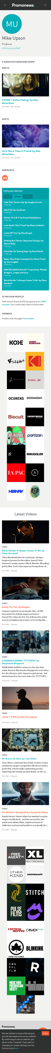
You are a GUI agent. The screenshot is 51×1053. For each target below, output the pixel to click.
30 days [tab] (17, 197)
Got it (45, 1033)
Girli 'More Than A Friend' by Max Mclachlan (21, 152)
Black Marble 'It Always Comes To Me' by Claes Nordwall (25, 282)
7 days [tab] (7, 197)
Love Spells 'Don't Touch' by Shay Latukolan (24, 225)
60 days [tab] (28, 197)
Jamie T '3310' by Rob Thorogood (19, 717)
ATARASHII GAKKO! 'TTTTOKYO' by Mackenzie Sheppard (20, 662)
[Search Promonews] (45, 5)
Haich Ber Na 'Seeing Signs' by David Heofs (23, 251)
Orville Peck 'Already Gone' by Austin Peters (25, 812)
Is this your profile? (11, 48)
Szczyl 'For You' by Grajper (16, 607)
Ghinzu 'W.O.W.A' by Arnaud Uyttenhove (22, 217)
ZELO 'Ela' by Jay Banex (15, 209)
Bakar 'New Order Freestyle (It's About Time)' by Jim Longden (25, 260)
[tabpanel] (25, 244)
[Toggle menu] (5, 5)
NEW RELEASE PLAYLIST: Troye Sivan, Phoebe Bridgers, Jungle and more (25, 271)
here (16, 1048)
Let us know (28, 318)
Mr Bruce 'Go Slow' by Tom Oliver (19, 758)
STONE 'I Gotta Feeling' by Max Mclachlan (20, 101)
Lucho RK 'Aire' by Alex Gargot (18, 232)
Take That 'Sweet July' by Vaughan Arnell (23, 202)
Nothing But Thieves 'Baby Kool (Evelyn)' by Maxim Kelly (24, 242)
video (4, 547)
